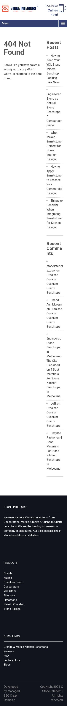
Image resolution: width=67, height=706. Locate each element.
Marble (8, 577)
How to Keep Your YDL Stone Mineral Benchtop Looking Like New (53, 69)
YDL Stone (10, 591)
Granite (8, 573)
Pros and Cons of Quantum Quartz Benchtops (53, 283)
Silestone (9, 595)
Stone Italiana (12, 608)
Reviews (9, 651)
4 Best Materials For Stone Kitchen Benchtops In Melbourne (53, 383)
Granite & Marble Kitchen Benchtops (26, 647)
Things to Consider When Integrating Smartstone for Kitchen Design (55, 214)
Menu (5, 23)
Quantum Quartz (14, 582)
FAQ (6, 655)
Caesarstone (12, 586)
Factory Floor (12, 660)
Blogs (7, 664)
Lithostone (10, 600)
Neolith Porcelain (14, 604)
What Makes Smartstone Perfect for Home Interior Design (54, 146)
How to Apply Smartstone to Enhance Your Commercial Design (54, 180)
